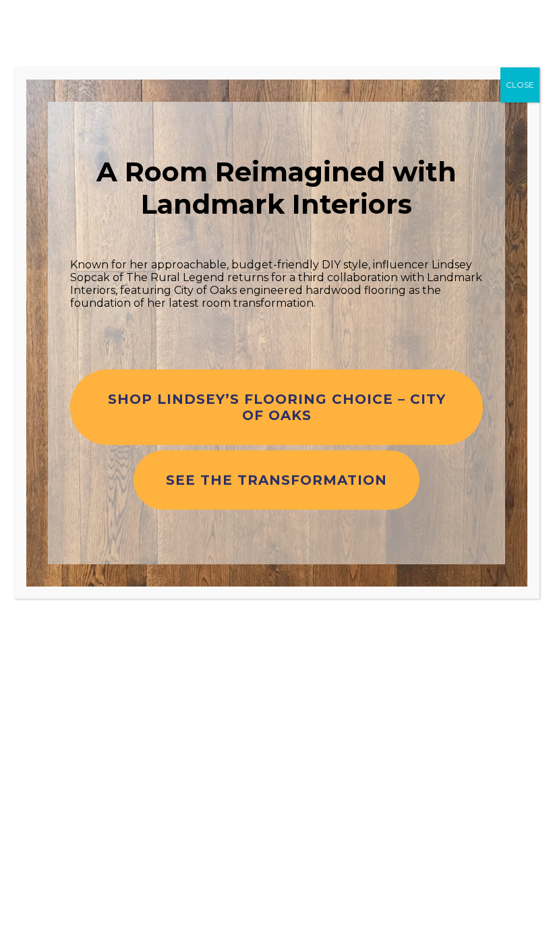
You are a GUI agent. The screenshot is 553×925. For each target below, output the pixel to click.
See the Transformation (276, 480)
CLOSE (520, 85)
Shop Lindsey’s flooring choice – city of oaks (277, 407)
